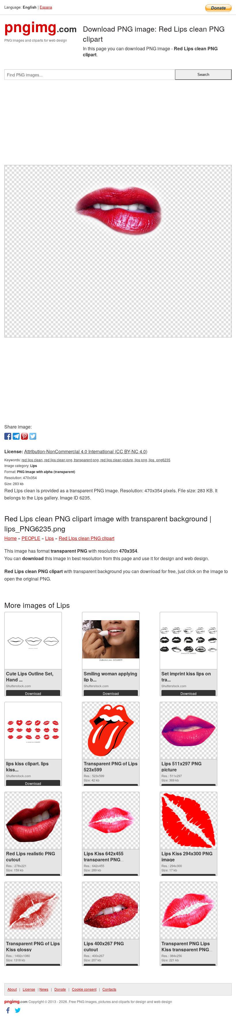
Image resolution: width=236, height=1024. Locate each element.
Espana (46, 7)
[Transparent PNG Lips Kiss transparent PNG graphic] (188, 911)
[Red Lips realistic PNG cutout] (33, 820)
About (12, 989)
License (29, 989)
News (43, 989)
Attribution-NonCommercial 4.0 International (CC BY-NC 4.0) (85, 451)
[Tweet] (32, 436)
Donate (60, 989)
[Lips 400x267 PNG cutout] (111, 911)
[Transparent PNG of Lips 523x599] (110, 730)
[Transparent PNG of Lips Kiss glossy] (33, 910)
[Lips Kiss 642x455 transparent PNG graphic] (111, 821)
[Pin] (24, 436)
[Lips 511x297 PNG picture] (188, 730)
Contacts (109, 989)
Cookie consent (84, 989)
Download (33, 693)
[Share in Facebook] (7, 436)
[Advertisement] (118, 124)
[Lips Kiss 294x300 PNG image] (188, 820)
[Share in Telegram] (16, 436)
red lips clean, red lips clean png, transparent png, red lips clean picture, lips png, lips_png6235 (96, 459)
